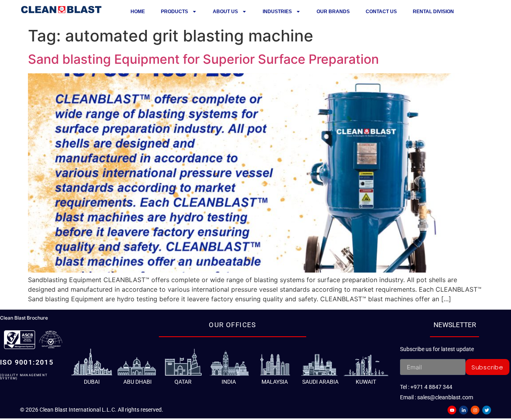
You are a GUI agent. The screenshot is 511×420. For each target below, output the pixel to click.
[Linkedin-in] (463, 410)
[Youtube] (452, 410)
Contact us (381, 11)
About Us (225, 11)
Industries (277, 11)
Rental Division (433, 11)
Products (174, 11)
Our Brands (333, 11)
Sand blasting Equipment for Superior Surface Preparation (203, 59)
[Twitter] (486, 410)
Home (138, 11)
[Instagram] (475, 410)
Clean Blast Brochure (24, 318)
